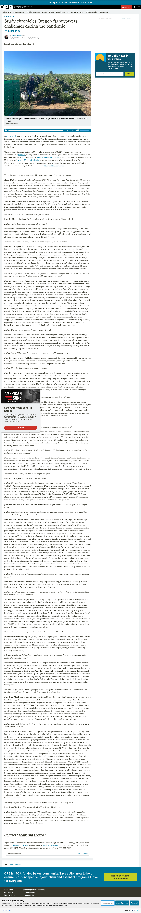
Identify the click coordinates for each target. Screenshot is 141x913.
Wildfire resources (33, 12)
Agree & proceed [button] (122, 903)
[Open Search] (134, 7)
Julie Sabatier (16, 36)
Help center (104, 12)
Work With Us (9, 895)
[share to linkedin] (16, 31)
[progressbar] (35, 130)
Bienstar (21, 155)
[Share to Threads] (19, 31)
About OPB (7, 12)
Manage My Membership (35, 890)
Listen (51, 12)
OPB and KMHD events (75, 12)
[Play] (6, 130)
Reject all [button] (134, 903)
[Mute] (78, 130)
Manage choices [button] (107, 903)
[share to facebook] (9, 31)
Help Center (9, 892)
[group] (47, 130)
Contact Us (29, 895)
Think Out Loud (9, 17)
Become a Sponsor (83, 421)
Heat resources (18, 12)
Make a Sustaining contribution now (120, 877)
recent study (11, 136)
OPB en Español (91, 12)
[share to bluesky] (12, 31)
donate (126, 7)
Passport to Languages (54, 166)
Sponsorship (30, 892)
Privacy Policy (6, 910)
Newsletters (60, 12)
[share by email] (6, 31)
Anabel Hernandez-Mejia (28, 160)
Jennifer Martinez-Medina (48, 157)
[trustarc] (134, 910)
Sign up (130, 74)
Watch (44, 12)
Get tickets (20, 428)
